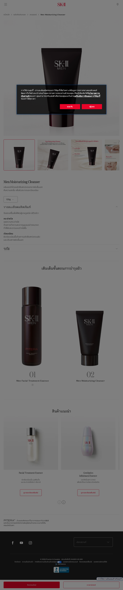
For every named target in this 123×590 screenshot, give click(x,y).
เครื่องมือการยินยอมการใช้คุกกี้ (87, 96)
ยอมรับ (70, 106)
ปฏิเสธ (92, 106)
